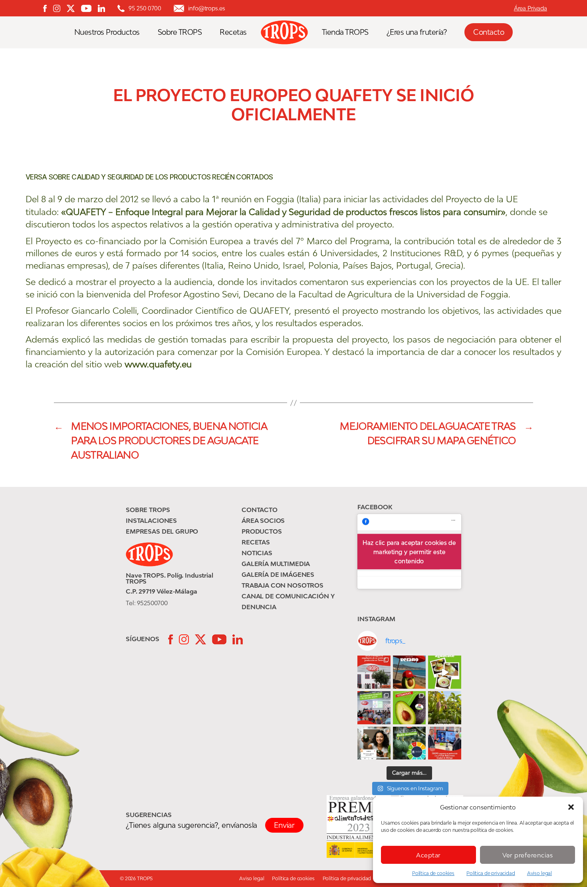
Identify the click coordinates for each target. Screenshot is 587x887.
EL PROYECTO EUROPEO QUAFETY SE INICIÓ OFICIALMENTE (293, 105)
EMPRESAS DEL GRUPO (162, 531)
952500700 (152, 602)
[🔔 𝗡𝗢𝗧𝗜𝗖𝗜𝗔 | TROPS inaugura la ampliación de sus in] (374, 672)
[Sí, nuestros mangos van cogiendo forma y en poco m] (444, 707)
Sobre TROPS (180, 32)
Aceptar (428, 855)
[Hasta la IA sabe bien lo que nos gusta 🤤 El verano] (409, 672)
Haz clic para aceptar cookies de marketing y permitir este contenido (409, 551)
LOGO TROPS (288, 32)
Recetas (233, 32)
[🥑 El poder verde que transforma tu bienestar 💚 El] (409, 707)
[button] (571, 807)
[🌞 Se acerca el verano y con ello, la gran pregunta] (374, 743)
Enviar (284, 825)
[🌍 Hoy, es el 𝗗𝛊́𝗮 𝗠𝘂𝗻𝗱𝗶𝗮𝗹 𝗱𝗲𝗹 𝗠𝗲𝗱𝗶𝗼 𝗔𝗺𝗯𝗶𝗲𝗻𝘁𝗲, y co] (409, 743)
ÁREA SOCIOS (263, 520)
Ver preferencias (527, 855)
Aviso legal (539, 873)
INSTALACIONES (151, 520)
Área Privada (530, 8)
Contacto (488, 32)
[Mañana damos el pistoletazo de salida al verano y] (444, 672)
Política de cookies (433, 873)
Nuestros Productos (107, 32)
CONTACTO (260, 509)
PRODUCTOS (262, 531)
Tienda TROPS (345, 32)
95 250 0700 (145, 8)
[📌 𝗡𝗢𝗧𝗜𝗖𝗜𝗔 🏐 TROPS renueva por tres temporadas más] (444, 743)
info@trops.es (206, 8)
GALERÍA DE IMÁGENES (278, 574)
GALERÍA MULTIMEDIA (276, 563)
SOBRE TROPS (148, 509)
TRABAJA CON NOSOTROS (282, 585)
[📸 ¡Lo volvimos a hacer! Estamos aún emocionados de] (374, 707)
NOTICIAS (257, 552)
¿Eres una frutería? (417, 32)
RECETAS (256, 542)
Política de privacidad (490, 873)
